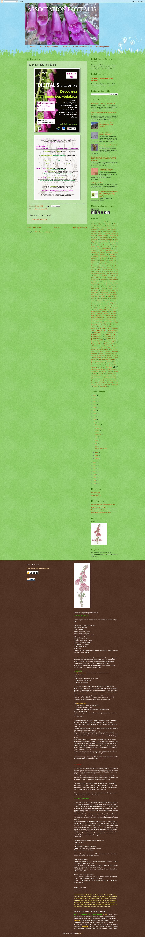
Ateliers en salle (113, 235)
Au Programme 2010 (97, 183)
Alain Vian (94, 226)
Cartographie (106, 245)
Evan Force (106, 266)
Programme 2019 (97, 340)
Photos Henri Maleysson (97, 317)
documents (94, 264)
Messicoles (107, 300)
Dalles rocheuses (104, 256)
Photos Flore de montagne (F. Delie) (101, 512)
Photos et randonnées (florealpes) (100, 510)
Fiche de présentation (108, 269)
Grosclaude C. (104, 279)
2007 (94, 483)
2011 (94, 471)
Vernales (110, 379)
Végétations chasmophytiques (98, 379)
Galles (103, 277)
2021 (110, 222)
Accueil (32, 46)
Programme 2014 (110, 334)
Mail (98, 298)
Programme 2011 (99, 332)
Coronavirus (115, 252)
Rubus (114, 363)
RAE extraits (112, 347)
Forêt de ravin (114, 273)
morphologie (113, 302)
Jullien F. (110, 288)
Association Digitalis (102, 235)
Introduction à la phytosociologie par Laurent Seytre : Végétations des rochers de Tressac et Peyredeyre (103, 158)
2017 (94, 416)
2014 (94, 462)
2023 (94, 398)
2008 (94, 480)
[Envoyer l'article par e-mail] (48, 206)
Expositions (102, 267)
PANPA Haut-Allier (104, 309)
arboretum (93, 231)
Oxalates (95, 309)
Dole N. (101, 264)
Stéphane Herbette (111, 369)
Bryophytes (113, 243)
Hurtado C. (108, 285)
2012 (94, 468)
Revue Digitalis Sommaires (107, 359)
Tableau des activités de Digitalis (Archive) (102, 79)
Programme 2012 (111, 332)
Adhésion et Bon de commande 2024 (77, 46)
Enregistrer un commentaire (39, 219)
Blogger (80, 933)
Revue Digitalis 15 (108, 357)
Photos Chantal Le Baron (97, 315)
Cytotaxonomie (94, 256)
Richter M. (109, 361)
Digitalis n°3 (94, 262)
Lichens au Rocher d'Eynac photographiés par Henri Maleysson (106, 124)
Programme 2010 (113, 330)
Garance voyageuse (111, 277)
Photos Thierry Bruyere (96, 321)
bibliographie (94, 239)
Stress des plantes (95, 371)
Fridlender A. (104, 275)
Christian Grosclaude (106, 246)
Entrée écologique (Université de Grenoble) (103, 504)
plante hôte (94, 323)
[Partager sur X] (55, 206)
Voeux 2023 (107, 384)
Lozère (92, 298)
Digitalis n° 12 (94, 258)
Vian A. (102, 380)
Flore (103, 271)
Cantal (99, 245)
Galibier (98, 277)
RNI (115, 361)
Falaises (109, 267)
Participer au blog (95, 311)
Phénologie (113, 313)
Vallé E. (114, 375)
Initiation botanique (95, 286)
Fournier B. (96, 275)
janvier (97, 458)
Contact (108, 252)
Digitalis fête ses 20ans (101, 448)
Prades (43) (94, 328)
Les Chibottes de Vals (111, 294)
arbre (99, 231)
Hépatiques (94, 283)
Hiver (94, 285)
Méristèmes (100, 300)
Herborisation (115, 283)
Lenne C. (93, 294)
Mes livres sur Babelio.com (38, 568)
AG (114, 224)
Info (115, 285)
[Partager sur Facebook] (57, 206)
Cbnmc (93, 246)
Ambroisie (115, 226)
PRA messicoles (112, 326)
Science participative (96, 365)
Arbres (114, 231)
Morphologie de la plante (98, 304)
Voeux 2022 (99, 384)
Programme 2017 (96, 338)
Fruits (111, 275)
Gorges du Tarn (94, 279)
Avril (95, 237)
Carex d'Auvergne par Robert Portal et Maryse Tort (103, 113)
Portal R (104, 326)
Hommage (101, 285)
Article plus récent (34, 227)
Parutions (104, 311)
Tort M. (101, 373)
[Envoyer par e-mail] (51, 206)
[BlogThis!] (53, 206)
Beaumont (113, 237)
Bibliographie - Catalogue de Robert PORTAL (103, 104)
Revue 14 (116, 355)
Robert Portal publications (97, 363)
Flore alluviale (110, 271)
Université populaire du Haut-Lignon (100, 375)
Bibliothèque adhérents (106, 239)
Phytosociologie (108, 321)
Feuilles (99, 269)
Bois (98, 241)
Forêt (108, 273)
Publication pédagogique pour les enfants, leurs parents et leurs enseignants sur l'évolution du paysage (108, 194)
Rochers (108, 363)
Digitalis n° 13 (103, 258)
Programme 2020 (111, 340)
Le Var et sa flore (95, 493)
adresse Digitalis (99, 224)
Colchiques (93, 250)
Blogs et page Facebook (49, 46)
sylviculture (103, 371)
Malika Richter (104, 298)
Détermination (113, 256)
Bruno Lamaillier (104, 243)
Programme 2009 (100, 330)
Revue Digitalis (97, 357)
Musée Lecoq (112, 304)
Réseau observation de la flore (98, 355)
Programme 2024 (108, 344)
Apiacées (102, 229)
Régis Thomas (100, 351)
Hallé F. (105, 281)
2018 (94, 413)
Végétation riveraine (96, 377)
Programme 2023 (96, 344)
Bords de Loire (114, 241)
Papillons (114, 309)
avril (96, 452)
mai (96, 446)
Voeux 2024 (115, 384)
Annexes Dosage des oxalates (109, 227)
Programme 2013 (96, 334)
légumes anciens (104, 292)
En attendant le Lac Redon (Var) (108, 145)
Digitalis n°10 (113, 258)
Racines (103, 347)
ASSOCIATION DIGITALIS (61, 9)
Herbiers (108, 283)
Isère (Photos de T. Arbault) (98, 507)
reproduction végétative (110, 353)
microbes (114, 300)
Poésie (106, 324)
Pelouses (106, 313)
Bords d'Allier (105, 241)
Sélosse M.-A (107, 365)
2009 (94, 477)
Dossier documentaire (110, 264)
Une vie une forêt (111, 373)
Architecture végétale (96, 233)
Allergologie (101, 226)
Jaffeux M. (113, 286)
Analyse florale (96, 227)
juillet (97, 440)
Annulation (94, 229)
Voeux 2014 (94, 382)
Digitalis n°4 (103, 262)
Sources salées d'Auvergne (98, 369)
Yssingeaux (95, 386)
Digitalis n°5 (113, 262)
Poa (102, 324)
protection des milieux (104, 345)
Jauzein (103, 288)
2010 (94, 474)
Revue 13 (109, 355)
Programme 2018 (110, 338)
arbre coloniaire (107, 231)
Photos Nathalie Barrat (97, 319)
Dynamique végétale (96, 266)
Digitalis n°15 (112, 260)
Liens (109, 296)
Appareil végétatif (111, 229)
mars (96, 455)
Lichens (103, 296)
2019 (105, 222)
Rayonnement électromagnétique (99, 349)
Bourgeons (95, 243)
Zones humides (103, 386)
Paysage (93, 313)
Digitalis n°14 (103, 260)
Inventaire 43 (106, 286)
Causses (114, 245)
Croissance (112, 254)
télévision (116, 371)
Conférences (110, 250)
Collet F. (101, 250)
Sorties (109, 366)
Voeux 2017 (102, 382)
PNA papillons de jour (106, 323)
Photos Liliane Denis (111, 317)
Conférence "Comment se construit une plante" (106, 133)
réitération (108, 351)
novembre (98, 428)
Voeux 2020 (110, 382)
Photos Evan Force (111, 315)
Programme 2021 (96, 342)
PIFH (115, 321)
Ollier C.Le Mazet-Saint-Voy (111, 307)
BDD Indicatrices (104, 237)
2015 (94, 422)
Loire (115, 296)
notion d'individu (109, 305)
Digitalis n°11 (94, 260)
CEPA (98, 246)
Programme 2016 (110, 336)
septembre (98, 434)
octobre (97, 431)
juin (96, 443)
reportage (101, 353)
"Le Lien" (93, 222)
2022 (94, 401)
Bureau (93, 245)
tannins (110, 371)
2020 (94, 407)
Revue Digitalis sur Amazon (98, 361)
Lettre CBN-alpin (95, 296)
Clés (115, 248)
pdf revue (99, 313)
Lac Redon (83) (104, 290)
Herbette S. (101, 283)
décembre (98, 425)
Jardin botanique (95, 288)
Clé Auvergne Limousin (104, 248)
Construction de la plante (97, 252)
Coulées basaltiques (99, 254)
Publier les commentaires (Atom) (44, 232)
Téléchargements (103, 46)
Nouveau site (99, 307)
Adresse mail (108, 224)
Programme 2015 (43, 209)
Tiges (94, 373)
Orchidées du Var (96, 495)
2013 (94, 465)
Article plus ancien (80, 227)
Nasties (100, 305)
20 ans (36, 209)
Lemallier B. (113, 292)
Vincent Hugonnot (111, 380)
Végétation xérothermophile (109, 377)
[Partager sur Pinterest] (59, 206)
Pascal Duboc (112, 311)
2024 (94, 395)
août (96, 437)
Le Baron (112, 290)
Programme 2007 (104, 328)
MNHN (93, 302)
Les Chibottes (101, 294)
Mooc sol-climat (102, 302)
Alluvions (109, 226)
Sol (101, 367)
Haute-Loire (113, 281)
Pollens (98, 326)
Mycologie (93, 305)
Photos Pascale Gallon (110, 319)
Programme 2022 (109, 342)
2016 (94, 419)
